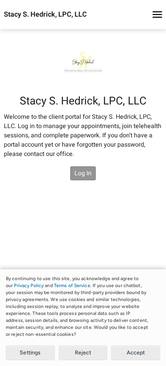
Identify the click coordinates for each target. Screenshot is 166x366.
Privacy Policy (29, 285)
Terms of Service (72, 285)
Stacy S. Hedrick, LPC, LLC (45, 14)
